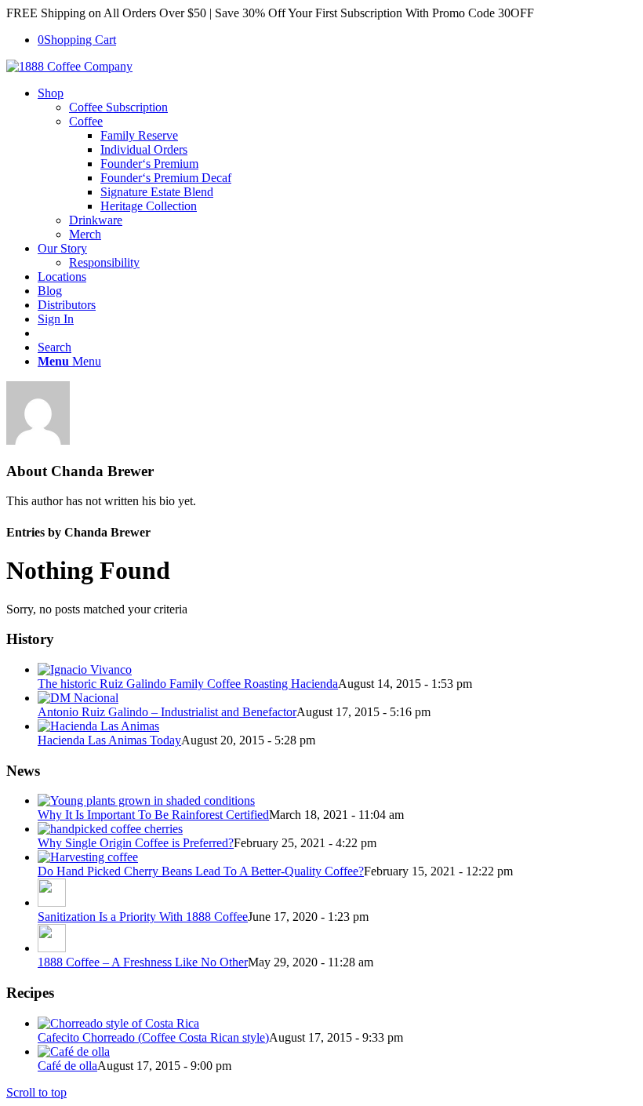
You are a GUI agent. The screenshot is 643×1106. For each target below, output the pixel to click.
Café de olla (67, 1065)
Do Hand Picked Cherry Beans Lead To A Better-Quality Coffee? (201, 871)
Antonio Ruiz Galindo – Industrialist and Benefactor (167, 712)
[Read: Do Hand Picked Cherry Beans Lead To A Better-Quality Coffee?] (88, 857)
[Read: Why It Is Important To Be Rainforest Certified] (146, 800)
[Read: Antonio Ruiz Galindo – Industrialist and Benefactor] (78, 697)
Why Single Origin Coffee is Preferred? (136, 843)
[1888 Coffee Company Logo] (69, 66)
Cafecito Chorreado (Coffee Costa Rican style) (153, 1037)
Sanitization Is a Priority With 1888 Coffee (143, 916)
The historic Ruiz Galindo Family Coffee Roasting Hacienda (188, 683)
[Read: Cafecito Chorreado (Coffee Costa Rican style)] (118, 1023)
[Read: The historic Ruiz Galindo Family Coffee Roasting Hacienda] (85, 669)
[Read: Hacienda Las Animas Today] (98, 726)
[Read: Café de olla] (74, 1051)
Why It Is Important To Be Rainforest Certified (153, 814)
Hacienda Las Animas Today (109, 740)
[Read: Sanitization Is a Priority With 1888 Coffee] (52, 902)
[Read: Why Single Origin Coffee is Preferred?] (110, 828)
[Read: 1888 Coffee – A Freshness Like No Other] (52, 948)
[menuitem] (337, 164)
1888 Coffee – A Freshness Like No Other (143, 962)
